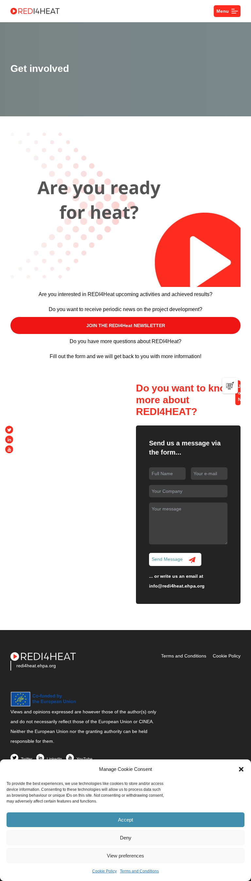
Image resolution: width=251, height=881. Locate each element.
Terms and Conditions (139, 871)
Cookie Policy (104, 871)
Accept (125, 820)
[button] (241, 769)
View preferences (125, 855)
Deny (125, 837)
